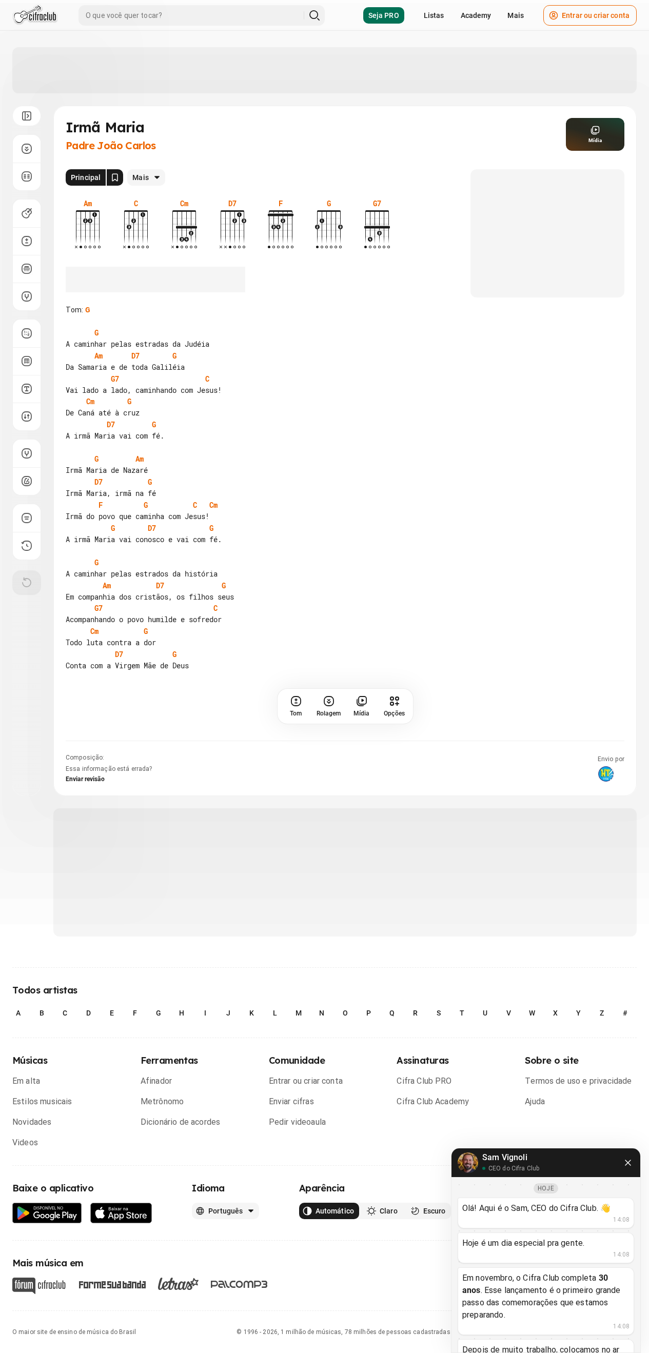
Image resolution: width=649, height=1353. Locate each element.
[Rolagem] (26, 148)
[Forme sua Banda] (112, 1283)
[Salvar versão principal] (115, 177)
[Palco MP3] (239, 1284)
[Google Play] (47, 1213)
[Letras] (178, 1284)
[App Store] (121, 1213)
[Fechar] (628, 1163)
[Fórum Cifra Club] (39, 1286)
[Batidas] (26, 416)
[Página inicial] (35, 15)
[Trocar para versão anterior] (26, 545)
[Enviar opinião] (26, 518)
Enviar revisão (85, 779)
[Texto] (26, 388)
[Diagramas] (26, 361)
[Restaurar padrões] (26, 582)
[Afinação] (26, 296)
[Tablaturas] (26, 333)
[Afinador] (26, 453)
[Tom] (26, 241)
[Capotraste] (26, 268)
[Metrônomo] (26, 481)
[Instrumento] (26, 213)
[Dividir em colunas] (26, 176)
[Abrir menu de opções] (26, 116)
